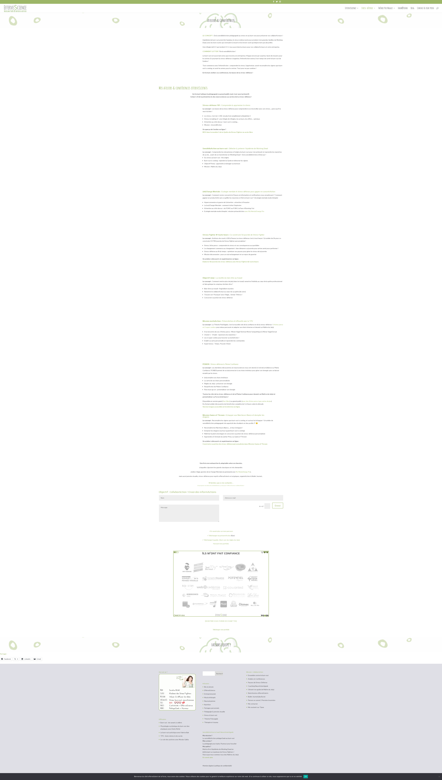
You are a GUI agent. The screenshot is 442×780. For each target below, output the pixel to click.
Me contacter (253, 704)
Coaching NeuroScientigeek (258, 686)
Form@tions (403, 8)
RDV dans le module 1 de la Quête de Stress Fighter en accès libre (228, 132)
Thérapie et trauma (211, 722)
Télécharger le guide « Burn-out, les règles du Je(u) (222, 540)
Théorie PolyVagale (385, 8)
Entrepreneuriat (210, 694)
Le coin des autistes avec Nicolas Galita (174, 739)
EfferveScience (350, 8)
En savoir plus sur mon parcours (221, 531)
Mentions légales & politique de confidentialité (217, 766)
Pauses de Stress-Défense (257, 682)
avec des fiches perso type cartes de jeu (256, 401)
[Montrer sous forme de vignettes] (221, 621)
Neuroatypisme (209, 701)
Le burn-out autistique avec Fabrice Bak (174, 732)
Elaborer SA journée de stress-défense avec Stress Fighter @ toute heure (231, 262)
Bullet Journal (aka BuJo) (256, 697)
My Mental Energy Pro (243, 472)
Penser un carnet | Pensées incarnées (261, 700)
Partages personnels (211, 708)
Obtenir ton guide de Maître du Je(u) (261, 689)
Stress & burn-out (210, 715)
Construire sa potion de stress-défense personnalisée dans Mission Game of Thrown (235, 444)
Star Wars (226, 401)
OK (306, 776)
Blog (412, 8)
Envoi (278, 505)
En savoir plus (208, 757)
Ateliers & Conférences (256, 679)
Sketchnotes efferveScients (258, 693)
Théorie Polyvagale (211, 719)
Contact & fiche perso (425, 8)
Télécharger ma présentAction (219, 536)
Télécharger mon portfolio (221, 630)
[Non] (439, 776)
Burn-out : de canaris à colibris (171, 723)
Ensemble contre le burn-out (258, 675)
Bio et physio (209, 687)
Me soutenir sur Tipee (256, 707)
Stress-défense (367, 8)
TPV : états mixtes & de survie (171, 736)
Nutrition (207, 705)
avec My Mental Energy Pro (254, 211)
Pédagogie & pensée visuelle (214, 712)
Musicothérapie (209, 697)
